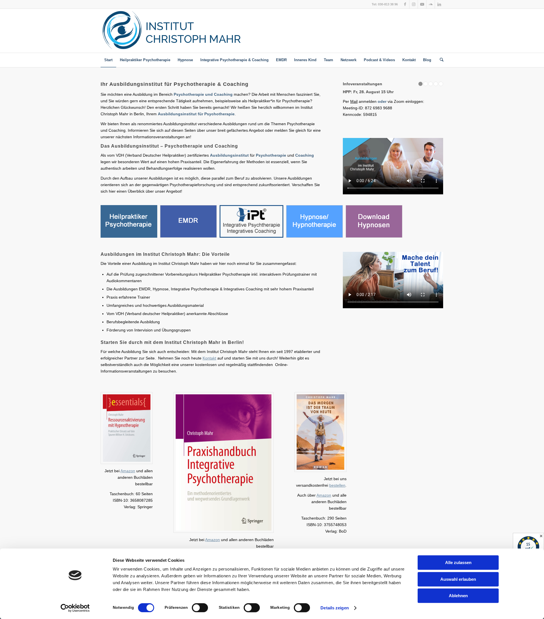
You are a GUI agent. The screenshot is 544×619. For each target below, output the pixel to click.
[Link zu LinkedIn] (439, 4)
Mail (363, 101)
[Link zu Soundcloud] (430, 4)
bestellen (337, 485)
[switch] (200, 607)
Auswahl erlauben (458, 579)
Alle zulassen (458, 562)
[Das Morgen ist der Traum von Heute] (320, 432)
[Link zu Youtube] (422, 4)
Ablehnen (458, 595)
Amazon (127, 471)
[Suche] (439, 60)
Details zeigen (334, 607)
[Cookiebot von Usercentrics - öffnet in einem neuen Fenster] (75, 608)
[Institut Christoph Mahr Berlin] (193, 31)
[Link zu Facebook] (405, 4)
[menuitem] (108, 60)
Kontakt (209, 358)
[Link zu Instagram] (413, 4)
